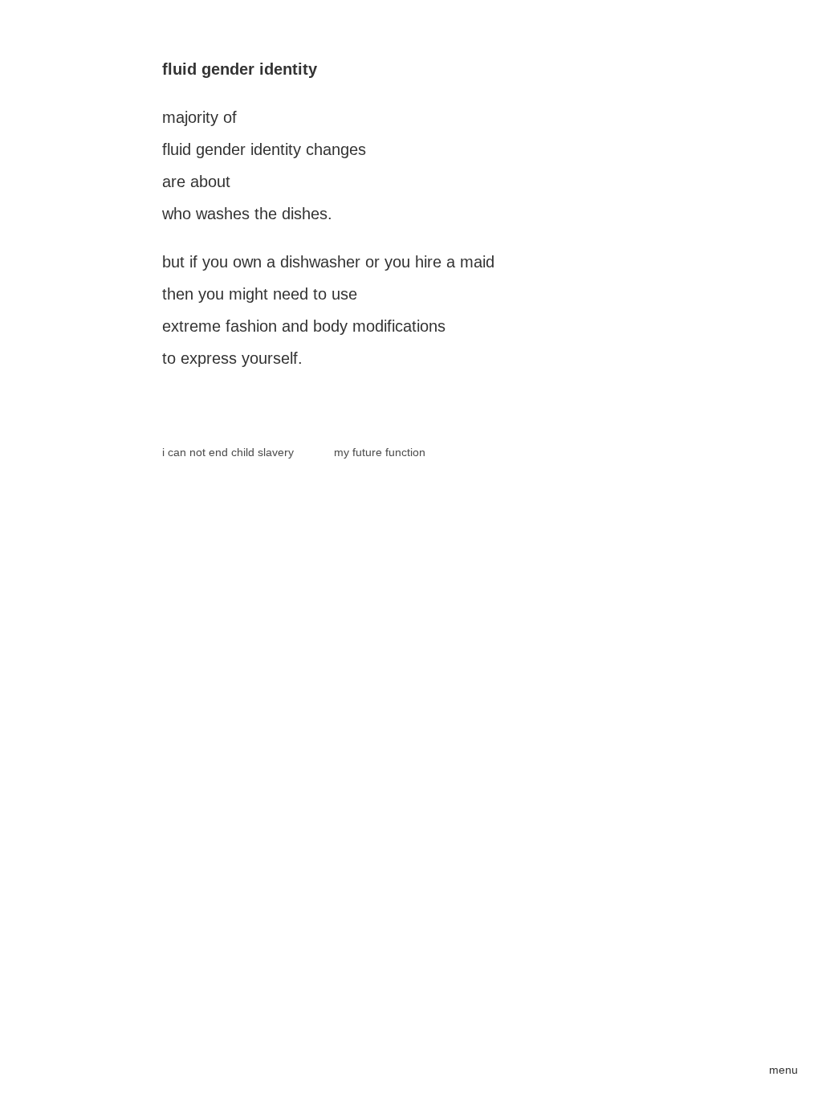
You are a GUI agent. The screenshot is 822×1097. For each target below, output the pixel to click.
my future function (379, 452)
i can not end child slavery (228, 452)
